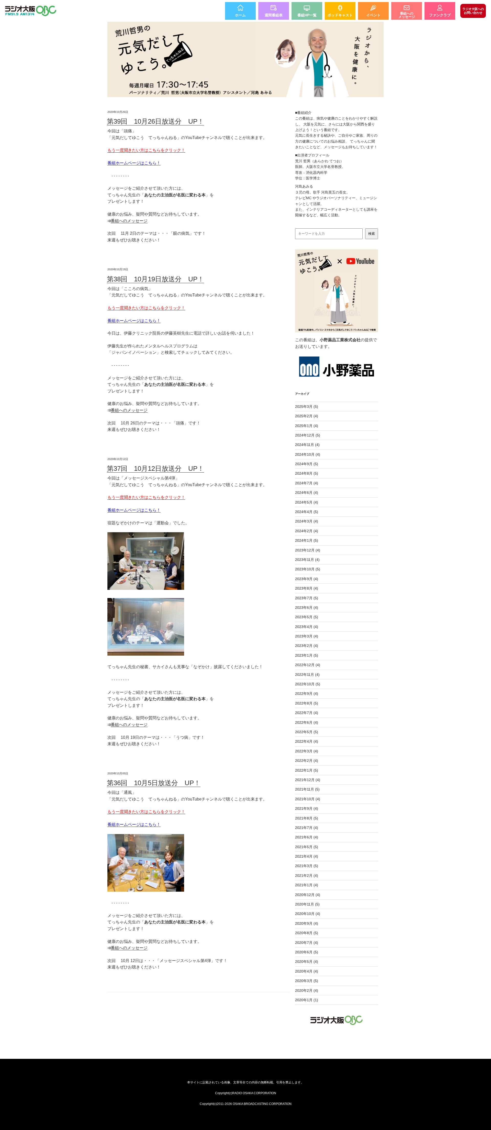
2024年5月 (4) (306, 502)
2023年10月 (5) (307, 569)
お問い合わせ (473, 10)
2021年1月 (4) (306, 885)
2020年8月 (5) (306, 933)
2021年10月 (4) (307, 799)
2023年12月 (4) (307, 550)
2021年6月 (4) (306, 837)
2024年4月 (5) (306, 512)
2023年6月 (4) (306, 607)
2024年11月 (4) (307, 445)
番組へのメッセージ (129, 221)
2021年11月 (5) (307, 789)
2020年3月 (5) (306, 981)
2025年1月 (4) (306, 426)
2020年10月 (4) (307, 914)
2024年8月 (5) (306, 473)
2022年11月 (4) (307, 675)
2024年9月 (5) (306, 464)
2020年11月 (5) (307, 904)
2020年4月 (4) (306, 971)
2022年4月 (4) (306, 741)
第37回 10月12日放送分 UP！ (155, 468)
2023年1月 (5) (306, 655)
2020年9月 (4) (306, 923)
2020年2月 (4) (306, 990)
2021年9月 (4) (306, 808)
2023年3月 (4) (306, 636)
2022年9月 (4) (306, 693)
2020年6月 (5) (306, 952)
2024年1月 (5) (306, 540)
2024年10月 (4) (307, 454)
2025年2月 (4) (306, 416)
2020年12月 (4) (307, 895)
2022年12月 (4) (307, 665)
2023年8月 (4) (306, 588)
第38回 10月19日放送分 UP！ (155, 279)
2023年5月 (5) (306, 617)
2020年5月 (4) (306, 962)
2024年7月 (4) (306, 483)
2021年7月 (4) (306, 828)
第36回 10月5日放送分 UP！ (153, 783)
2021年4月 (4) (306, 856)
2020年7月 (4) (306, 943)
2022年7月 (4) (306, 713)
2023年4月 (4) (306, 627)
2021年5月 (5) (306, 847)
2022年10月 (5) (307, 684)
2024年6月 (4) (306, 493)
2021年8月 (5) (306, 818)
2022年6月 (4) (306, 722)
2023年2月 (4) (306, 646)
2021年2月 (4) (306, 875)
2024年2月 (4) (306, 531)
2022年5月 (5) (306, 732)
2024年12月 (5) (307, 435)
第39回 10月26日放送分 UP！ (155, 121)
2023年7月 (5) (306, 598)
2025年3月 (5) (306, 406)
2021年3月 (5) (306, 866)
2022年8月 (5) (306, 703)
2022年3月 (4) (306, 751)
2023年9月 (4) (306, 579)
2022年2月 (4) (306, 761)
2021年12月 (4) (307, 780)
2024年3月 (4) (306, 521)
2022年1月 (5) (306, 770)
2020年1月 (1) (306, 1000)
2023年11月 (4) (307, 560)
